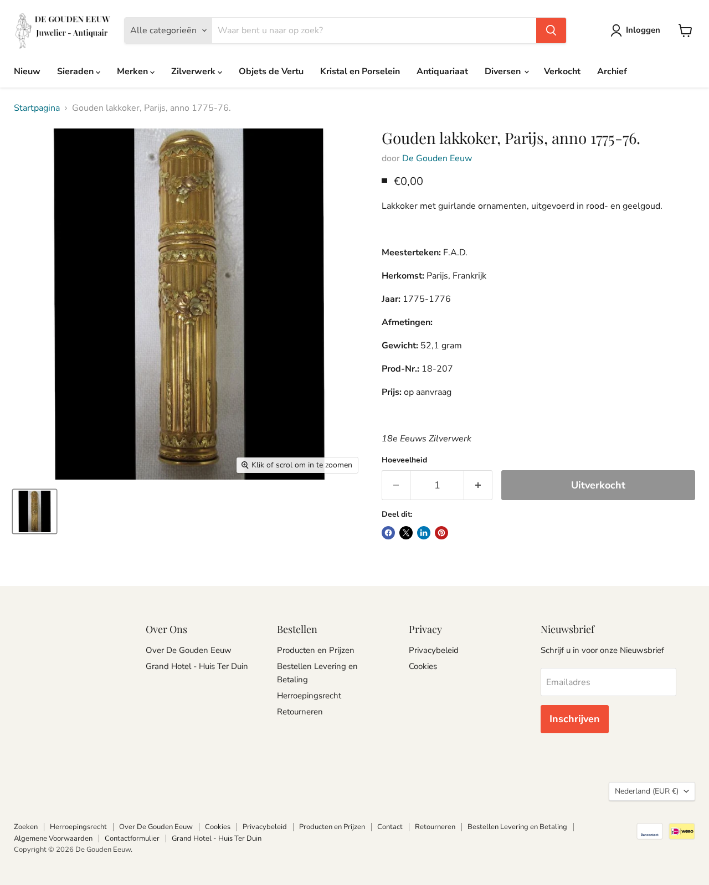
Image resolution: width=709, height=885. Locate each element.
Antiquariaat (442, 71)
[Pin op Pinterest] (441, 532)
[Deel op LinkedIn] (423, 532)
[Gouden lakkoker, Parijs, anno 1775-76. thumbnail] (34, 511)
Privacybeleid (434, 650)
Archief (612, 71)
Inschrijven (574, 719)
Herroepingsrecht (309, 695)
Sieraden (76, 71)
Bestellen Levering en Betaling (517, 827)
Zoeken (26, 827)
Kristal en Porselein (360, 71)
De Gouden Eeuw (437, 158)
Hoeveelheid (404, 460)
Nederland (647, 791)
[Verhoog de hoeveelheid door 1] (478, 485)
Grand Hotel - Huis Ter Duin (197, 666)
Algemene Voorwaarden (53, 838)
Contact (390, 827)
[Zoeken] (551, 30)
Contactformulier (132, 838)
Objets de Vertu (271, 71)
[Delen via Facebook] (388, 532)
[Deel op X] (406, 532)
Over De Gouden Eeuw (189, 650)
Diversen (504, 71)
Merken (133, 71)
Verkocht (562, 71)
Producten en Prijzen (315, 650)
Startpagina (37, 108)
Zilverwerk (194, 71)
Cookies (423, 666)
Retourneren (300, 711)
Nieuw (27, 71)
